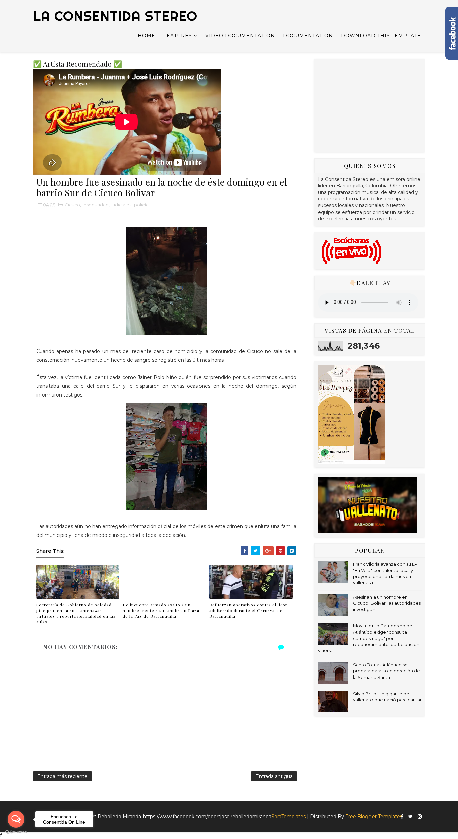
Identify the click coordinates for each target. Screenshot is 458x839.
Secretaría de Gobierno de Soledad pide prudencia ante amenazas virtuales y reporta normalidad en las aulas (76, 613)
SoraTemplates (288, 816)
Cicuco (72, 204)
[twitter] (410, 816)
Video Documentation (240, 36)
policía (141, 204)
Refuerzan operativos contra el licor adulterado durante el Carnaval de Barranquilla (248, 610)
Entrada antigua (274, 776)
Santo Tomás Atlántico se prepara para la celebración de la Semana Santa (386, 671)
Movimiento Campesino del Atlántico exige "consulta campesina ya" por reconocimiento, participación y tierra (368, 638)
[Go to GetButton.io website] (16, 832)
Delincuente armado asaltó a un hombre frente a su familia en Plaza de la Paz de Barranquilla (161, 610)
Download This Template (381, 36)
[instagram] (419, 816)
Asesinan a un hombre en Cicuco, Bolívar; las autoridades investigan (387, 603)
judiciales (121, 204)
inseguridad (96, 204)
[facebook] (402, 816)
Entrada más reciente (62, 776)
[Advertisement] (368, 104)
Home (146, 36)
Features (177, 36)
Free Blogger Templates (373, 816)
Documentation (308, 36)
